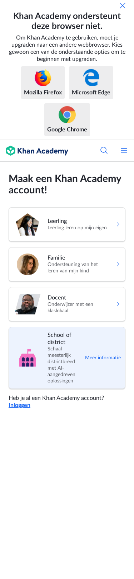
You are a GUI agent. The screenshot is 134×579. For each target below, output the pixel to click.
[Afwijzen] (122, 5)
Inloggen (19, 405)
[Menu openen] (124, 150)
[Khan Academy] (34, 150)
